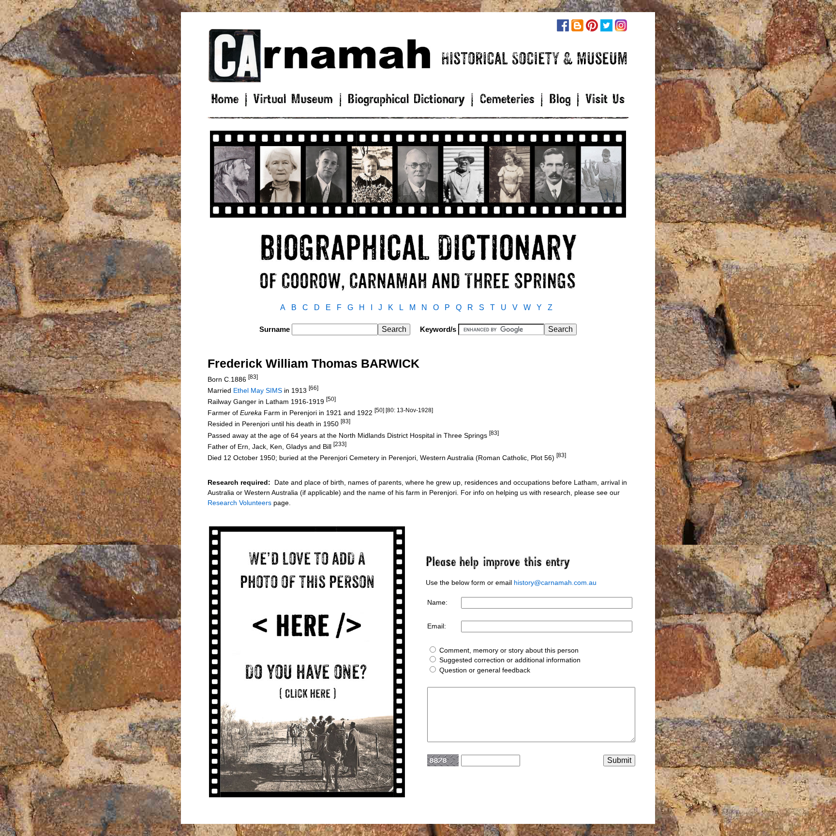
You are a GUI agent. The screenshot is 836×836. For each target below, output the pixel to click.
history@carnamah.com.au (555, 582)
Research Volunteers (239, 503)
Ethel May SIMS (257, 390)
